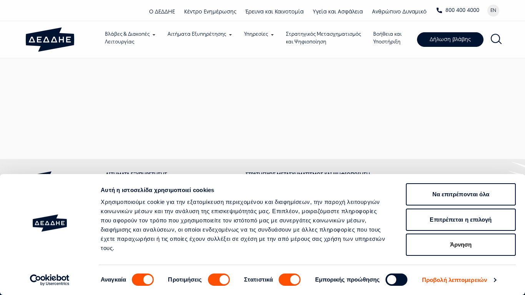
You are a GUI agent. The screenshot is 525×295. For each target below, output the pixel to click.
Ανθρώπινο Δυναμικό (399, 11)
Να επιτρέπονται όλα (461, 194)
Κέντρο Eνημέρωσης (210, 11)
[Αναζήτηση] (496, 40)
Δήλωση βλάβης (450, 39)
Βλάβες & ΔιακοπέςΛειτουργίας (127, 38)
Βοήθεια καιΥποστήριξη (387, 38)
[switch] (219, 279)
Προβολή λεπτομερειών (454, 280)
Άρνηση (461, 244)
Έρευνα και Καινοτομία (275, 11)
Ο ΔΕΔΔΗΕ (162, 11)
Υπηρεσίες (256, 34)
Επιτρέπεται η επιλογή (461, 219)
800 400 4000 (462, 10)
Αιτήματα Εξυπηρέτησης (197, 34)
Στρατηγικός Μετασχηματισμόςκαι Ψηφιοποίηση (323, 38)
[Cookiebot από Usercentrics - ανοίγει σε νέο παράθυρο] (49, 280)
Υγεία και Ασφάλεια (338, 11)
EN (493, 10)
